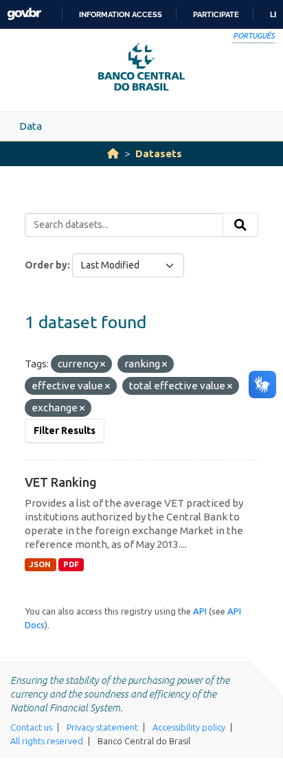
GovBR (24, 14)
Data (30, 126)
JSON (40, 564)
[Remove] (102, 364)
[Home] (113, 153)
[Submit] (240, 225)
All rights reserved (46, 741)
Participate (216, 14)
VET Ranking (61, 482)
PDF (71, 564)
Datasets (158, 153)
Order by (46, 265)
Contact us (31, 727)
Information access (120, 14)
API (200, 611)
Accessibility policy (188, 727)
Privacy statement (102, 727)
